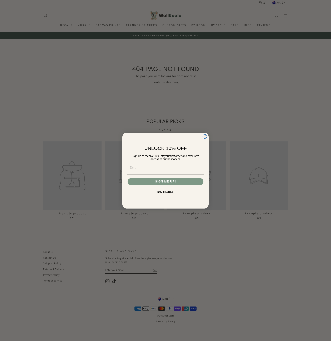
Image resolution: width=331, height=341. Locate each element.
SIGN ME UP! (165, 181)
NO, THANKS (165, 192)
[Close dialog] (205, 136)
